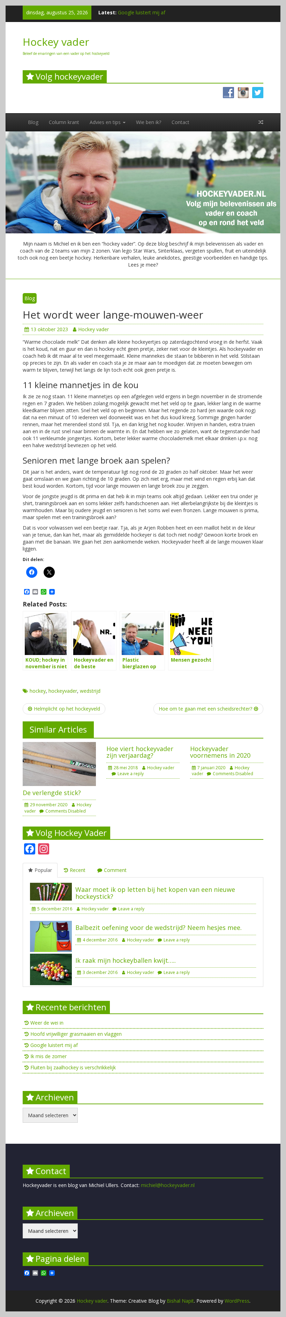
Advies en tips (106, 122)
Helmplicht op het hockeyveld (67, 708)
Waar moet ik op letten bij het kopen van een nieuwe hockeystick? (155, 893)
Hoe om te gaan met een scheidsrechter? (205, 708)
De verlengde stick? (52, 792)
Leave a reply (131, 774)
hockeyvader (62, 690)
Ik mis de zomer (48, 1056)
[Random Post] (261, 122)
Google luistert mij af (141, 12)
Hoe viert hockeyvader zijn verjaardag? (139, 752)
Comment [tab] (115, 870)
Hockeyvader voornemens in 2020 (220, 752)
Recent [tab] (77, 870)
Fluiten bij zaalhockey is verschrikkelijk (73, 1067)
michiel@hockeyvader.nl (168, 1185)
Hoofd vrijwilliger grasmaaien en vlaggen (76, 1034)
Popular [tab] (43, 870)
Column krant (64, 122)
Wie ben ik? (148, 122)
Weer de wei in (46, 1022)
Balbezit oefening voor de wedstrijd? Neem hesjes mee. (158, 927)
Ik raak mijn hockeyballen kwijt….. (125, 960)
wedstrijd (90, 690)
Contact (180, 122)
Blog (33, 122)
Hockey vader (56, 42)
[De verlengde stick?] (59, 763)
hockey (38, 690)
